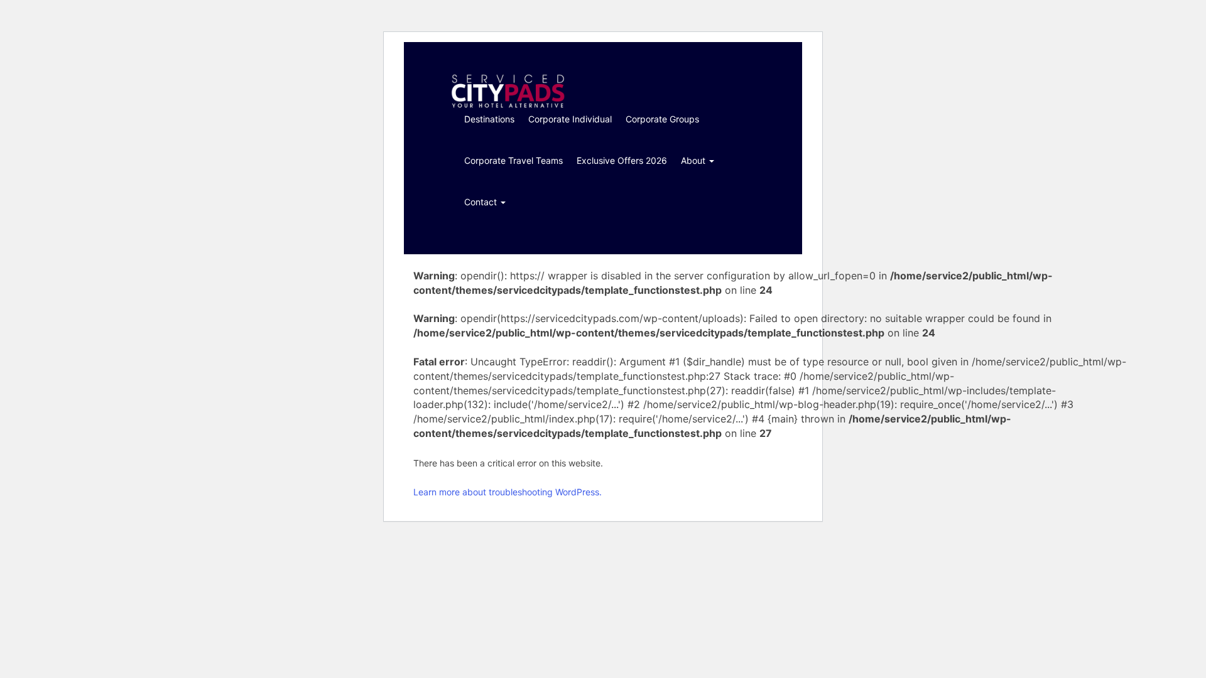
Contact (481, 201)
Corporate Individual (570, 119)
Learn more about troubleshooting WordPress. (507, 492)
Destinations (489, 119)
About (694, 160)
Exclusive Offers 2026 (622, 160)
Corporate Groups (662, 119)
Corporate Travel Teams (513, 160)
